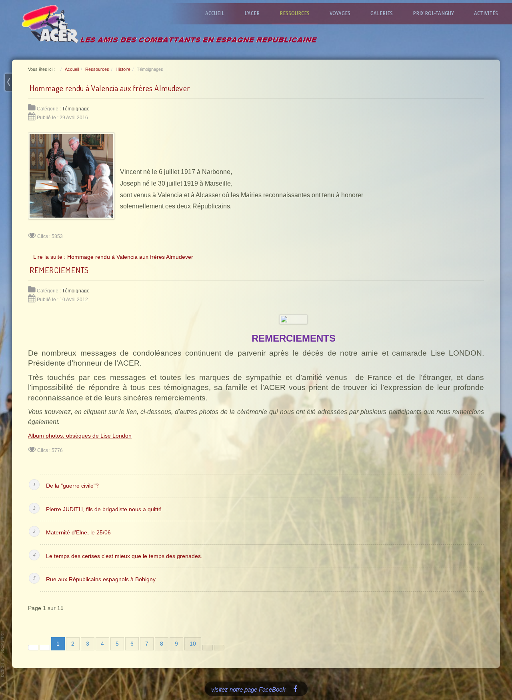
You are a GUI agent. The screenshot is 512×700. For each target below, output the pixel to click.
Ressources (295, 13)
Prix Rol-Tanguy (433, 13)
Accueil (214, 13)
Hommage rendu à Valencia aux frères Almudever (110, 88)
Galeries (381, 13)
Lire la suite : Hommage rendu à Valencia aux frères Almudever (113, 257)
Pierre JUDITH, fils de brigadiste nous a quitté (104, 509)
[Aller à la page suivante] (207, 647)
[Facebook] (295, 688)
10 (193, 644)
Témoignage (76, 109)
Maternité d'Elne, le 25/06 (78, 533)
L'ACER (252, 13)
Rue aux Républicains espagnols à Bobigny (101, 579)
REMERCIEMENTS (59, 270)
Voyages (340, 13)
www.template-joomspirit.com (2, 654)
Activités (486, 13)
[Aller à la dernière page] (219, 647)
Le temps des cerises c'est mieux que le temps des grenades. (124, 556)
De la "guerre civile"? (72, 486)
